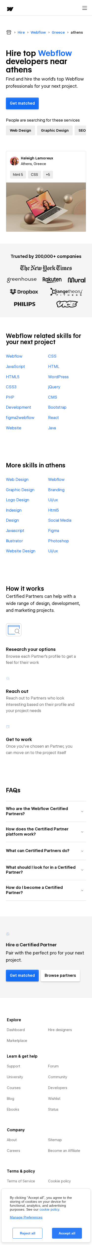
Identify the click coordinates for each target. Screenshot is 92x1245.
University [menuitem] (15, 1077)
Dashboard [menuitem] (16, 1030)
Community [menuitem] (57, 1077)
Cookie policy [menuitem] (59, 1181)
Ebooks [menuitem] (13, 1109)
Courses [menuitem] (14, 1088)
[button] (48, 175)
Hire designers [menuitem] (60, 1030)
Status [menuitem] (53, 1109)
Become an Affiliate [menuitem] (64, 1151)
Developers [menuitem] (57, 1088)
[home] (10, 9)
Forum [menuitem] (53, 1066)
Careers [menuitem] (13, 1151)
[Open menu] (84, 8)
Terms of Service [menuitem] (21, 1181)
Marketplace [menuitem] (17, 1041)
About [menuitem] (12, 1140)
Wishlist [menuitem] (54, 1099)
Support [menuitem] (13, 1066)
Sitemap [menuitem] (55, 1140)
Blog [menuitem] (10, 1099)
